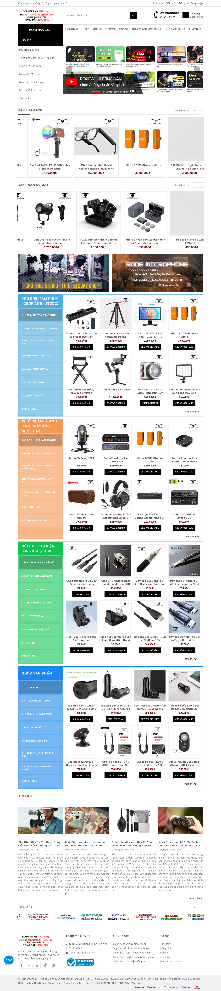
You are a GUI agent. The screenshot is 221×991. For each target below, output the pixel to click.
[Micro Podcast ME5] (81, 438)
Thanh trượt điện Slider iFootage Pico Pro (81, 335)
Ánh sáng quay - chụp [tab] (36, 700)
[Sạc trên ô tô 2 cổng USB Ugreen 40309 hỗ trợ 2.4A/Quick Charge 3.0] (150, 685)
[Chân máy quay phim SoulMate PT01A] (115, 313)
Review (123, 29)
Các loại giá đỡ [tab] (32, 727)
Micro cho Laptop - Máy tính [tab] (37, 480)
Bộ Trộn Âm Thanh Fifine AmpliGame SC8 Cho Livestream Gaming (150, 518)
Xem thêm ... (26, 98)
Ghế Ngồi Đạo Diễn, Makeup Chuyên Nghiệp (81, 393)
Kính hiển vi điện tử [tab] (36, 629)
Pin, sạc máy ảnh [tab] (33, 382)
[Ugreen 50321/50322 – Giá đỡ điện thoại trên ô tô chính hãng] (81, 741)
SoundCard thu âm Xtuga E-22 (184, 516)
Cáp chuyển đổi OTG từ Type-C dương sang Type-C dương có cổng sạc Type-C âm (81, 585)
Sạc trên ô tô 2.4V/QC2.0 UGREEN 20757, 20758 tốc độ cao (115, 709)
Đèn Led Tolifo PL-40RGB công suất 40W (150, 391)
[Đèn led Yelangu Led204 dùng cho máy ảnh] (184, 369)
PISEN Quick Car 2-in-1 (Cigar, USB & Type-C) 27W (184, 765)
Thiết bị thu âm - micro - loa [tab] (38, 754)
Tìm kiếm (158, 3)
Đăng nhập (197, 3)
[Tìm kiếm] (133, 15)
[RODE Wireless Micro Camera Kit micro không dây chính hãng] (87, 213)
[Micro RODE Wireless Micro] (134, 138)
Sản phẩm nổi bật (33, 184)
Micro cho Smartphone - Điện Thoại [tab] (38, 467)
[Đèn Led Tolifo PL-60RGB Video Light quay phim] (40, 138)
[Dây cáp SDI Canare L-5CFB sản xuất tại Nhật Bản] (184, 560)
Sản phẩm (71, 29)
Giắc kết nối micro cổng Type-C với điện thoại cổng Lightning (115, 640)
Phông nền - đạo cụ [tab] (34, 740)
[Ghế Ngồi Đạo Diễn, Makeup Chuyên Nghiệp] (81, 369)
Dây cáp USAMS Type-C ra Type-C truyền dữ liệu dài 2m (184, 640)
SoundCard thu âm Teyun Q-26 (116, 460)
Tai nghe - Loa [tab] (31, 507)
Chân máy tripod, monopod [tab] (40, 328)
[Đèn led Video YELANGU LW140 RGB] (181, 213)
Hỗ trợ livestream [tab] (34, 520)
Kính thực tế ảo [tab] (33, 616)
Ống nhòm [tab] (28, 642)
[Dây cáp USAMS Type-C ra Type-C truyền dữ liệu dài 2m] (184, 617)
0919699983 (75, 948)
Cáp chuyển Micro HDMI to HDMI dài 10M (150, 638)
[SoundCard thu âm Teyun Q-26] (115, 438)
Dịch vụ (110, 29)
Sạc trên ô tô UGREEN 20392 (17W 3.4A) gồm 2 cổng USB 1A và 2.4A (81, 709)
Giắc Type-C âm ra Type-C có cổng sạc (81, 638)
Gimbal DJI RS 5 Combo (116, 389)
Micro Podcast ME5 (81, 458)
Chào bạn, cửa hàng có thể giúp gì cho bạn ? (42, 3)
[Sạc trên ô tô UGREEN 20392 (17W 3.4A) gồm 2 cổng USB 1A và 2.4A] (81, 685)
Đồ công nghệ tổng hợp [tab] (37, 575)
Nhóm (97, 29)
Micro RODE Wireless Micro (134, 165)
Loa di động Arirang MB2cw (81, 516)
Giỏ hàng (165, 956)
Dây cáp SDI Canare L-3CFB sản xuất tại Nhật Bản (150, 584)
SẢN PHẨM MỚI (30, 110)
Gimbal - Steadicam (30, 65)
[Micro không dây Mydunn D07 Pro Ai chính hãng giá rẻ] (134, 213)
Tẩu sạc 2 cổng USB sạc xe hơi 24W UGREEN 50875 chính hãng (184, 709)
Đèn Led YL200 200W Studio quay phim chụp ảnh (40, 241)
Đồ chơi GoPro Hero (30, 90)
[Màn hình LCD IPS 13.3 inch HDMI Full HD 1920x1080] (150, 313)
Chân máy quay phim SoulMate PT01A (116, 335)
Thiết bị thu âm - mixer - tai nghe (37, 57)
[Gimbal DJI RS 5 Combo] (115, 369)
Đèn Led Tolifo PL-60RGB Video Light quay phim (40, 167)
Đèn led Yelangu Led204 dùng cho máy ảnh (184, 391)
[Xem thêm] (192, 411)
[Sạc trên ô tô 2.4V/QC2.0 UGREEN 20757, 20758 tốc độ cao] (115, 685)
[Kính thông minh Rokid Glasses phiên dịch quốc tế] (87, 138)
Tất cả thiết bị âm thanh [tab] (39, 439)
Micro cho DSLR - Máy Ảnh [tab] (39, 453)
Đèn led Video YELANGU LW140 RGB (181, 241)
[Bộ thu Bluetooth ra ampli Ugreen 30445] (184, 438)
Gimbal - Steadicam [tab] (35, 368)
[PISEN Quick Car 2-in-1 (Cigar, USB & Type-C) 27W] (184, 741)
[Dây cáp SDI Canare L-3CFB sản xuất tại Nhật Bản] (150, 560)
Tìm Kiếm (195, 29)
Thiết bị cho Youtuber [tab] (37, 714)
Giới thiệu (171, 3)
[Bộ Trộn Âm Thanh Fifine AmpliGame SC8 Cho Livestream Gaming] (150, 494)
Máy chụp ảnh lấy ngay (32, 82)
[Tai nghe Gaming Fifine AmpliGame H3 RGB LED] (115, 494)
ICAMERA (135, 983)
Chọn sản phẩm (150, 403)
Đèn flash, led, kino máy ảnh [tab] (38, 342)
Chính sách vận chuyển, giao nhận (132, 952)
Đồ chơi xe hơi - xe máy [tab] (37, 602)
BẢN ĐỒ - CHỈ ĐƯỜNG (172, 961)
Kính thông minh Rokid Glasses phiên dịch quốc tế (87, 167)
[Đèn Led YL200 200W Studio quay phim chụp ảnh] (40, 213)
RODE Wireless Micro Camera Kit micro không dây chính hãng (87, 241)
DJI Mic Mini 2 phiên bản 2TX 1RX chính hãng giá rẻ (180, 167)
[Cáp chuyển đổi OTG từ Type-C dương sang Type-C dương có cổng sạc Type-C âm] (81, 560)
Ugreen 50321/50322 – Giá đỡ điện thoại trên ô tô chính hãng (81, 765)
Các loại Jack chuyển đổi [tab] (38, 562)
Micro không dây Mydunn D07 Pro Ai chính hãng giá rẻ (134, 241)
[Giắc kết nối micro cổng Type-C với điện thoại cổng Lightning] (115, 617)
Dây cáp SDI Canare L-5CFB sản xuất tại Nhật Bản (184, 584)
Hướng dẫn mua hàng (146, 29)
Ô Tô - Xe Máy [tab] (30, 687)
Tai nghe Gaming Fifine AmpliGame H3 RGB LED (115, 518)
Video (85, 29)
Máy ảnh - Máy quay (30, 74)
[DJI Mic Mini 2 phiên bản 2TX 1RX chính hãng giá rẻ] (181, 138)
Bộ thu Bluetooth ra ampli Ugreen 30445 (184, 460)
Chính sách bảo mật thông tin (129, 961)
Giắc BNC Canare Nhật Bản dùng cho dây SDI (115, 582)
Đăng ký (183, 3)
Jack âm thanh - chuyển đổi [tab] (38, 494)
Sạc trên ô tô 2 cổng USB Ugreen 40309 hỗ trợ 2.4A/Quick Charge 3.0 (150, 709)
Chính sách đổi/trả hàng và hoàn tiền (133, 956)
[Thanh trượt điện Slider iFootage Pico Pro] (81, 313)
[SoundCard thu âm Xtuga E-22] (184, 494)
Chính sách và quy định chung (129, 943)
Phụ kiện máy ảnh (29, 49)
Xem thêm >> (182, 110)
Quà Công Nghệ (175, 29)
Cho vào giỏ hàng (81, 347)
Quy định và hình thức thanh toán (131, 948)
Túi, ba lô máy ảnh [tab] (34, 395)
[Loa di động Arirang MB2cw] (81, 494)
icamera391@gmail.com (82, 952)
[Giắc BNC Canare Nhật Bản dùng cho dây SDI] (115, 560)
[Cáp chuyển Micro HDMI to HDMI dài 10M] (150, 617)
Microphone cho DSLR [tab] (36, 355)
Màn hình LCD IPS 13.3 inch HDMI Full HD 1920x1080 (150, 337)
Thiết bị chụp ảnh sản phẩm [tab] (36, 768)
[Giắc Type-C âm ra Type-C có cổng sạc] (81, 617)
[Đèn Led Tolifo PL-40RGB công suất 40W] (150, 369)
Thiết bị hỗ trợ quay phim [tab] (39, 315)
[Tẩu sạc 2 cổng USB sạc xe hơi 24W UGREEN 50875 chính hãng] (184, 685)
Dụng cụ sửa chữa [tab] (34, 589)
